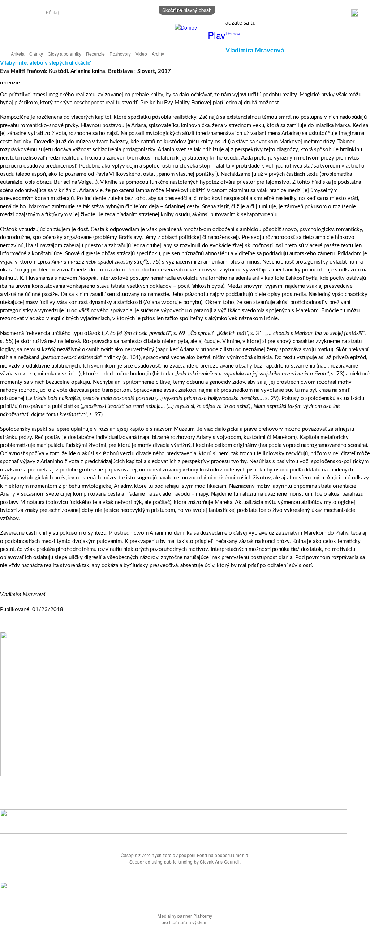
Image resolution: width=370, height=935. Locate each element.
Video (141, 54)
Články (36, 54)
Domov (232, 33)
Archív (158, 54)
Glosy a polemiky (64, 54)
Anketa (18, 54)
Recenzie (95, 54)
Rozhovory (120, 54)
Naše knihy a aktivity (309, 13)
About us (221, 13)
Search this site (28, 12)
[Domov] (186, 27)
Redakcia (247, 13)
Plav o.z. (271, 13)
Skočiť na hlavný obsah (186, 9)
